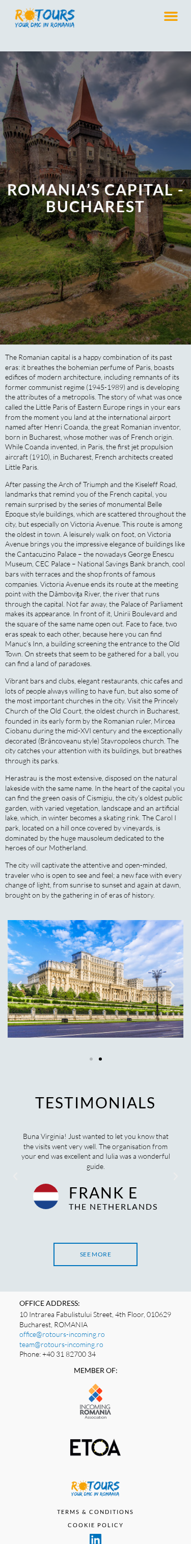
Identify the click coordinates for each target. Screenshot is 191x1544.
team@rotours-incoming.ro (61, 1344)
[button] (171, 16)
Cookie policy (96, 1525)
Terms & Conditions (95, 1511)
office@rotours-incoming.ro (62, 1334)
